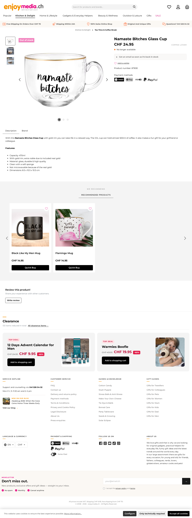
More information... (73, 513)
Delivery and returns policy (64, 394)
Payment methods (60, 399)
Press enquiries (58, 420)
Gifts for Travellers (155, 385)
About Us (55, 416)
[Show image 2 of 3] (63, 120)
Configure (130, 513)
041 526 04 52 (35, 387)
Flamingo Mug (64, 253)
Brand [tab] (25, 130)
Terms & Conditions (60, 403)
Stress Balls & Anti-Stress (110, 394)
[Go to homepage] (24, 7)
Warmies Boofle (115, 347)
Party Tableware (106, 412)
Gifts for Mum (153, 403)
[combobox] (101, 7)
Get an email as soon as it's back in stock (138, 57)
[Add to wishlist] (46, 208)
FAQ (53, 385)
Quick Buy (30, 267)
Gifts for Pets (153, 394)
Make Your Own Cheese (110, 399)
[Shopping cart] (186, 7)
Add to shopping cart (21, 362)
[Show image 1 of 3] (59, 120)
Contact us (56, 390)
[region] (57, 80)
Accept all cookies (178, 513)
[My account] (178, 7)
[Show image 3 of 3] (68, 120)
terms (132, 488)
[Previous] (20, 79)
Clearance (11, 321)
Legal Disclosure (58, 412)
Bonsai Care (104, 407)
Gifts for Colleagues (156, 390)
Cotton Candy (105, 385)
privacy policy (121, 488)
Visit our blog (9, 408)
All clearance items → (38, 325)
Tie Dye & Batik (106, 403)
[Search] (134, 7)
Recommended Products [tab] (96, 195)
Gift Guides (153, 379)
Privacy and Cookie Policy (63, 407)
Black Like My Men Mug (26, 253)
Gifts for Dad (153, 412)
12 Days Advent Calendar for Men (30, 346)
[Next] (107, 79)
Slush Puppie (105, 390)
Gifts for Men (153, 416)
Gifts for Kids (153, 407)
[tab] (11, 131)
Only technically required (152, 513)
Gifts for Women (154, 399)
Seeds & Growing (107, 416)
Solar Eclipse (105, 420)
